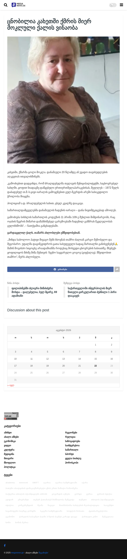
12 (47, 359)
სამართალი (71, 449)
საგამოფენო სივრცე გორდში (21, 511)
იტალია (10, 505)
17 (15, 366)
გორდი (78, 494)
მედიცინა (9, 454)
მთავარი (8, 458)
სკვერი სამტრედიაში (51, 511)
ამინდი (8, 432)
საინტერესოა (72, 445)
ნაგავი (51, 505)
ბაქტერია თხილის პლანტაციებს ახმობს (26, 494)
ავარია (47, 483)
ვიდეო (7, 445)
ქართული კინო (90, 517)
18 (31, 366)
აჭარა (85, 483)
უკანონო (10, 517)
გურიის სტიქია (104, 494)
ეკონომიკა (10, 441)
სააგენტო (109, 505)
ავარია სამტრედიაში (66, 483)
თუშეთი (83, 500)
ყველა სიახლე (73, 458)
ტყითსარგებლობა (98, 511)
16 (111, 359)
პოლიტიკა (10, 467)
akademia (10, 483)
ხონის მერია (21, 522)
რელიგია (70, 436)
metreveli (23, 483)
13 (63, 359)
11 (31, 359)
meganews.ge (17, 553)
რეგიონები (71, 432)
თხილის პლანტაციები (102, 500)
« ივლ (10, 385)
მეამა (40, 505)
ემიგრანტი (23, 500)
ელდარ (9, 500)
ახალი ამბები (11, 436)
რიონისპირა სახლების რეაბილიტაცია (79, 505)
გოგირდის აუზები (61, 494)
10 (15, 359)
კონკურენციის (25, 505)
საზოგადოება (72, 441)
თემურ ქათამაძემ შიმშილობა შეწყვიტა (53, 500)
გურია (89, 494)
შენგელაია (108, 517)
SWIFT (35, 483)
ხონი (8, 522)
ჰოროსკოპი (71, 462)
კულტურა (9, 449)
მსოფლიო (10, 462)
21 (79, 366)
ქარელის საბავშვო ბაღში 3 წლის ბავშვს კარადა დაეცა (48, 517)
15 (95, 359)
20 (63, 366)
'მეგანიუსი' (43, 553)
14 (79, 359)
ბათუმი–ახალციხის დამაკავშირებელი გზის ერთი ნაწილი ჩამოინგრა (42, 488)
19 (47, 366)
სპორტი (69, 454)
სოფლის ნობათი (75, 511)
